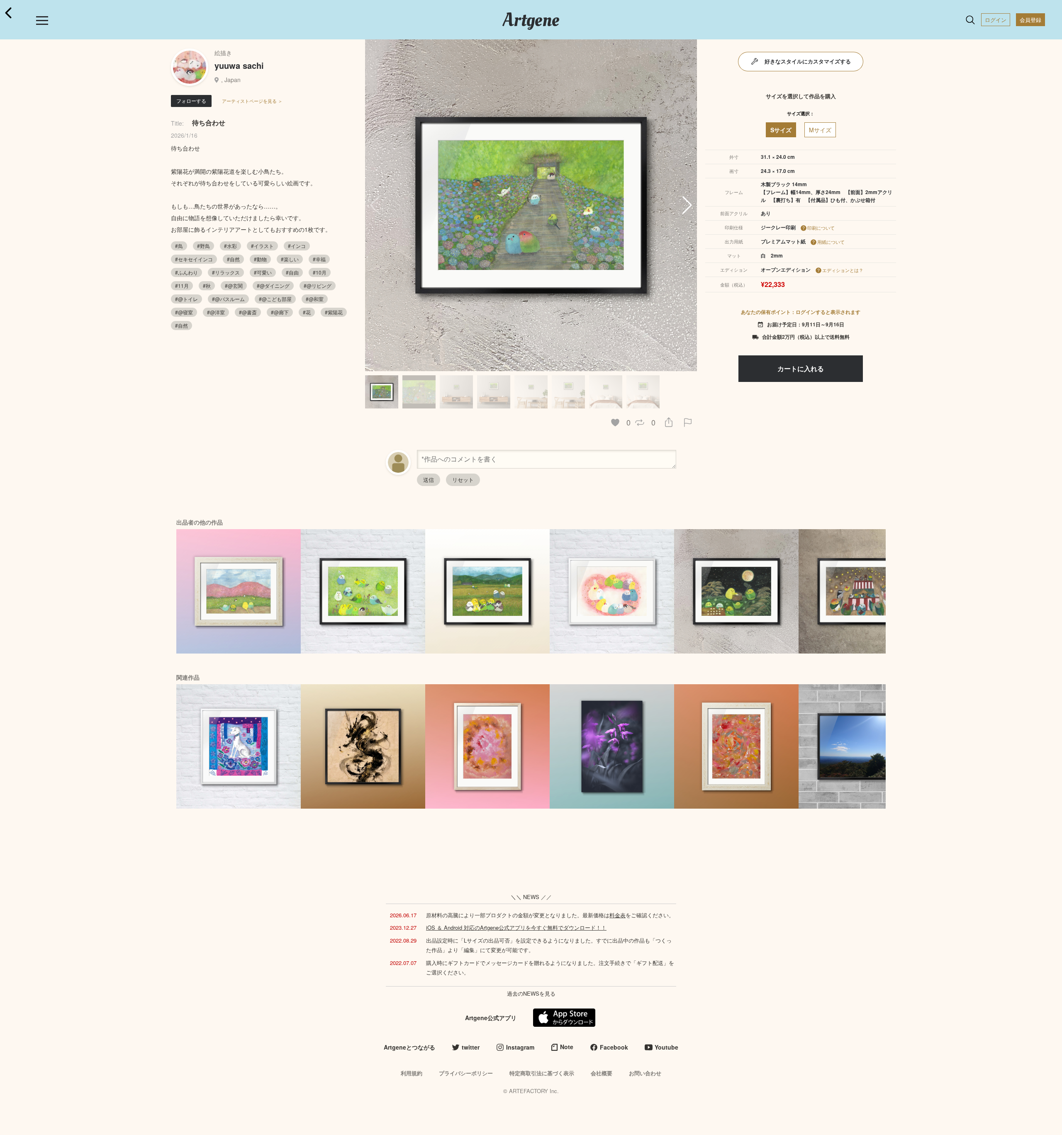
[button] (687, 205)
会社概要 (601, 1073)
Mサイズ (820, 130)
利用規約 (411, 1073)
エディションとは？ (842, 270)
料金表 (617, 915)
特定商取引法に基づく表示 (541, 1073)
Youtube (666, 1047)
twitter (471, 1047)
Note (566, 1047)
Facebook (614, 1047)
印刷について (821, 227)
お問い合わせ (645, 1073)
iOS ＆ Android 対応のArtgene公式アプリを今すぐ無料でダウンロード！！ (516, 927)
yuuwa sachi (239, 65)
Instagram (520, 1047)
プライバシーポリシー (466, 1073)
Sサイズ (781, 130)
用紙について (831, 241)
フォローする (191, 100)
